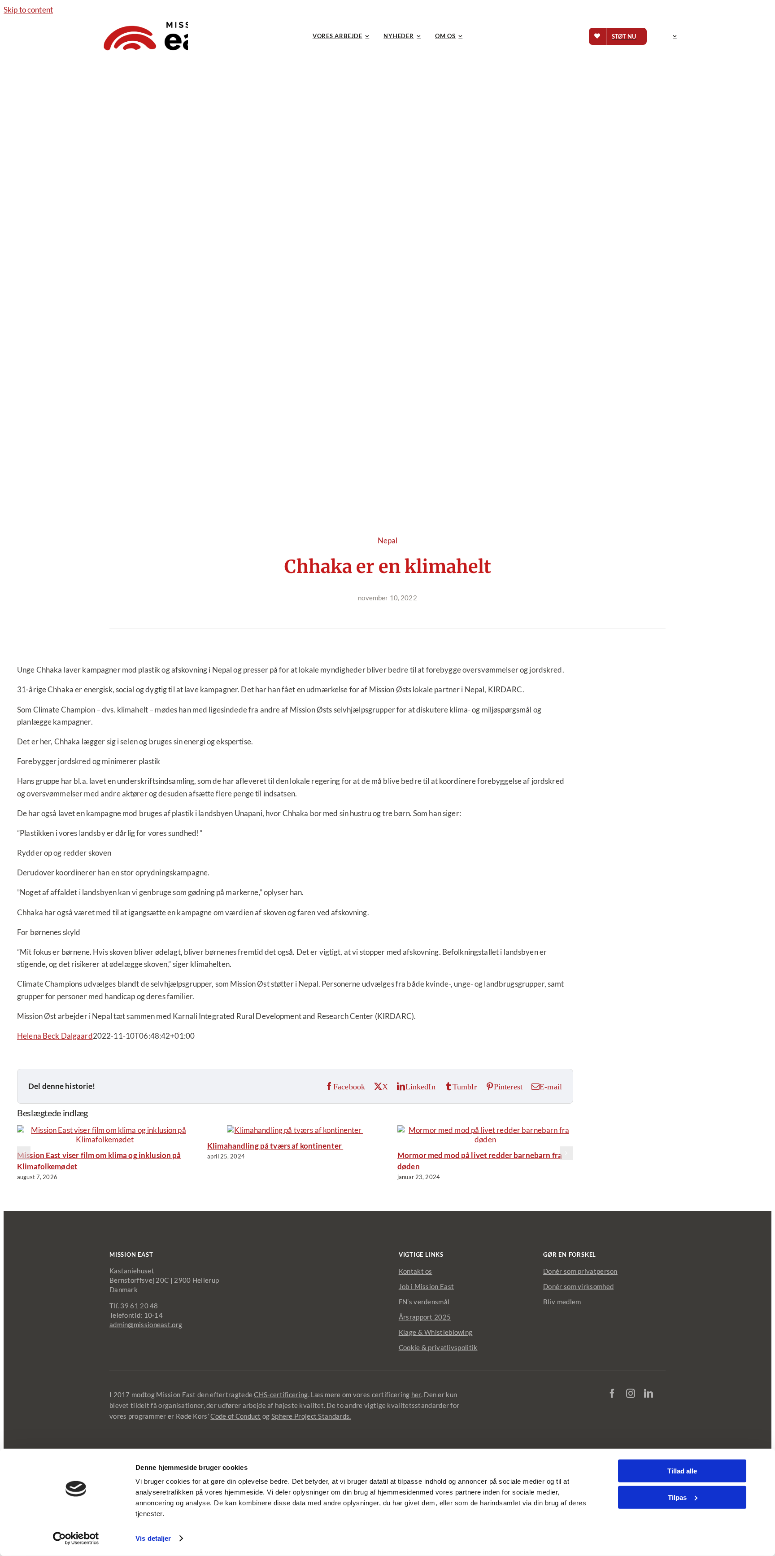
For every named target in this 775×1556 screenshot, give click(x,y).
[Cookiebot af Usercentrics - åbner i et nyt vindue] (76, 1538)
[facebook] (612, 1393)
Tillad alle (682, 1471)
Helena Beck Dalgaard (55, 1035)
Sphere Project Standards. (311, 1416)
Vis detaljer (153, 1538)
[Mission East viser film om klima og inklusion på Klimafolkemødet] (105, 1139)
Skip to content (28, 9)
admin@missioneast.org (145, 1324)
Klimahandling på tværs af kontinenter (275, 1145)
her (416, 1394)
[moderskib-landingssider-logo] (165, 20)
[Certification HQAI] (635, 1420)
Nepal (388, 540)
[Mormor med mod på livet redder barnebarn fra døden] (485, 1139)
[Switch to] (673, 36)
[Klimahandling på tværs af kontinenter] (295, 1130)
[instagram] (630, 1393)
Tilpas (677, 1497)
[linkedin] (648, 1393)
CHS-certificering (281, 1394)
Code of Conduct (235, 1416)
